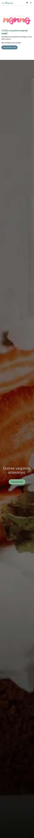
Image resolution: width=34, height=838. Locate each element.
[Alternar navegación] (31, 3)
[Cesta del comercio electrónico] (27, 2)
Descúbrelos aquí (9, 47)
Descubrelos (17, 482)
